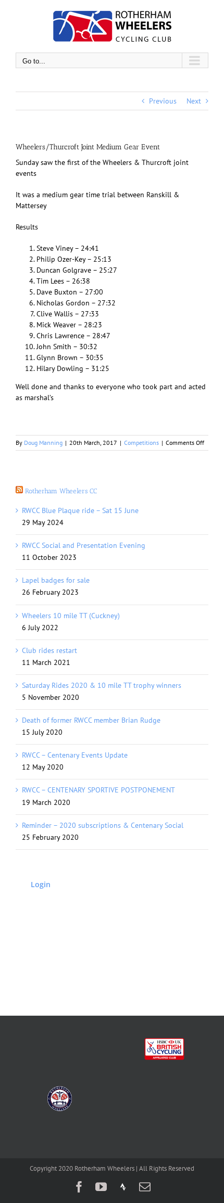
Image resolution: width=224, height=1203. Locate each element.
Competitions (141, 442)
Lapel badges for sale (56, 580)
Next (193, 101)
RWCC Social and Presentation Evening (83, 545)
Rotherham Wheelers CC (61, 491)
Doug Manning (43, 442)
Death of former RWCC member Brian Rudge (91, 720)
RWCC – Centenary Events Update (75, 755)
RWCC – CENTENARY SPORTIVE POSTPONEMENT (98, 790)
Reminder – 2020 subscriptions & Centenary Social (102, 825)
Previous (163, 101)
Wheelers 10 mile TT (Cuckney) (71, 615)
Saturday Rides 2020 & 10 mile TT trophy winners (101, 685)
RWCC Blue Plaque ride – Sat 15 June (80, 510)
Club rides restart (49, 650)
